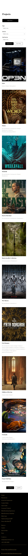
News (2, 533)
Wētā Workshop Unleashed (7, 513)
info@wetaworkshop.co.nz (7, 539)
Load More (10, 487)
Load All (18, 487)
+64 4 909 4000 (5, 542)
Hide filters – (10, 20)
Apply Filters (9, 43)
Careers (3, 528)
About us (3, 525)
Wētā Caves (4, 516)
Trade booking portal (6, 518)
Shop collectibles (5, 521)
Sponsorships (4, 530)
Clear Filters (18, 43)
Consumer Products (6, 508)
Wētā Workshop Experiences (8, 511)
